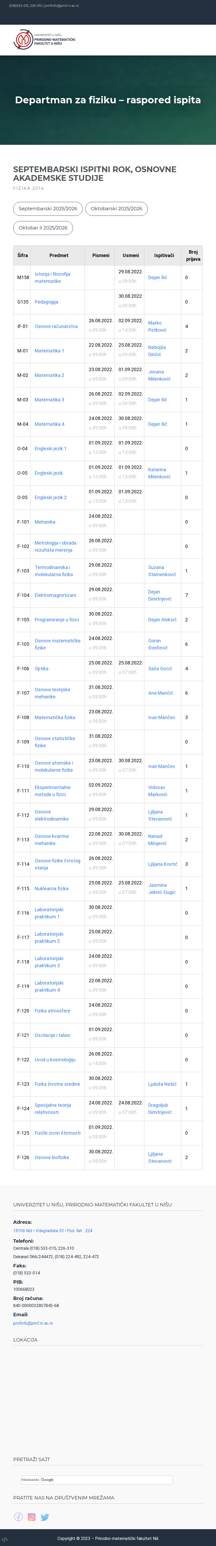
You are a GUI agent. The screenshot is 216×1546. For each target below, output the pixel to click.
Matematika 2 (49, 375)
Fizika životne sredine (57, 1084)
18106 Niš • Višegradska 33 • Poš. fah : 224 (52, 1230)
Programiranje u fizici (57, 619)
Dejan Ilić (157, 277)
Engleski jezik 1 (51, 448)
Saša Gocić (160, 668)
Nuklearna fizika (51, 888)
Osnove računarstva (56, 326)
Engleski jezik (49, 473)
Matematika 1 (49, 351)
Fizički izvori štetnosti (58, 1133)
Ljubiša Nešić (162, 1084)
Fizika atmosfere (52, 1010)
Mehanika (45, 522)
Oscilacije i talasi (52, 1035)
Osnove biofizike (52, 1157)
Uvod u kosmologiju (55, 1059)
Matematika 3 (49, 399)
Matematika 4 (49, 424)
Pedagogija (46, 302)
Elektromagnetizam (55, 595)
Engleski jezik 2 (51, 497)
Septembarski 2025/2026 (48, 209)
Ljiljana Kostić (163, 864)
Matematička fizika (55, 717)
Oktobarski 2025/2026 (116, 209)
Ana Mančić (160, 693)
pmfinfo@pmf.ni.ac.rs (62, 6)
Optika (41, 668)
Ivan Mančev (161, 717)
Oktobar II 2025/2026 (43, 228)
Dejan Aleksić (162, 619)
